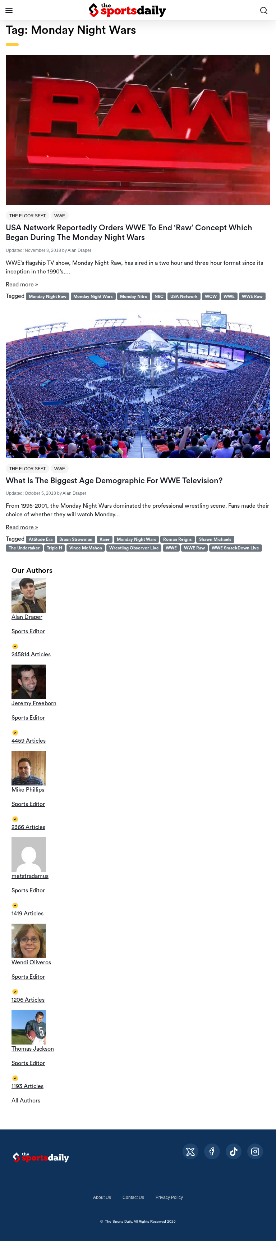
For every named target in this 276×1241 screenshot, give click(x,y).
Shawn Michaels (215, 539)
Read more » (22, 284)
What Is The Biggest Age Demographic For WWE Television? (114, 481)
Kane (105, 539)
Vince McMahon (85, 548)
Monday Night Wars (93, 296)
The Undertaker (24, 548)
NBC (159, 296)
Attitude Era (40, 539)
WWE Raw (252, 296)
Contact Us (133, 1197)
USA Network (184, 296)
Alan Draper (79, 250)
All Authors (26, 1101)
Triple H (54, 548)
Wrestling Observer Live (134, 548)
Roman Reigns (177, 539)
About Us (102, 1197)
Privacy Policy (169, 1197)
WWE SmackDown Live (235, 548)
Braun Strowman (75, 539)
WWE (59, 215)
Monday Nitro (133, 296)
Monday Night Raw (47, 296)
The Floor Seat (27, 215)
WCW (211, 296)
